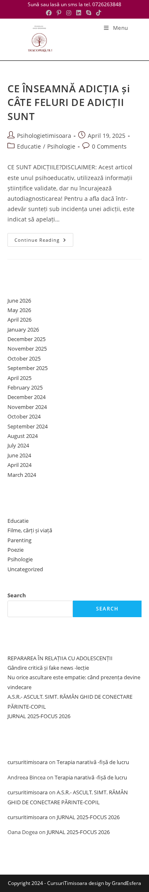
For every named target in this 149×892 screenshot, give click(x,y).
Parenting (19, 540)
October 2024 (24, 416)
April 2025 (19, 378)
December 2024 (26, 397)
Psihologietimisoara (44, 135)
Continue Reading (43, 241)
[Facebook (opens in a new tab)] (50, 13)
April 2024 (19, 465)
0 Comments (109, 146)
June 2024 (19, 455)
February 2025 (25, 387)
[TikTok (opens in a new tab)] (98, 13)
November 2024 (27, 407)
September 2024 (27, 426)
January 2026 (23, 329)
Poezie (15, 549)
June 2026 (19, 300)
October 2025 (24, 358)
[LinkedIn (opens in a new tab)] (79, 13)
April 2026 (19, 319)
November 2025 (27, 348)
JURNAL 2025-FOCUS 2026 (38, 716)
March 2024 (21, 474)
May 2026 (19, 310)
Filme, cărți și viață (29, 530)
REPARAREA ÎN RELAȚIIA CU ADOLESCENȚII (60, 658)
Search (16, 595)
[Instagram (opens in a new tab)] (69, 13)
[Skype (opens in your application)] (89, 13)
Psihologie (61, 146)
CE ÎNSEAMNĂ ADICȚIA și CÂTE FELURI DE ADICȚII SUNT (68, 102)
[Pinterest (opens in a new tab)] (59, 13)
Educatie (29, 146)
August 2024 (22, 436)
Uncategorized (25, 569)
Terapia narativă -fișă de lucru (93, 762)
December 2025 (26, 339)
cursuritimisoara (27, 762)
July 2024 (18, 445)
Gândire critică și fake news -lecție (48, 667)
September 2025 (27, 368)
